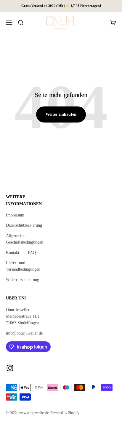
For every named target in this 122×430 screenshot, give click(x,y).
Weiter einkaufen (61, 114)
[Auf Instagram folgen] (10, 368)
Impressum (15, 215)
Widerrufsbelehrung (22, 279)
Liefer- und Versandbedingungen (23, 266)
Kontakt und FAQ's (22, 252)
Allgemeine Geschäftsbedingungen (24, 238)
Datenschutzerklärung (24, 225)
